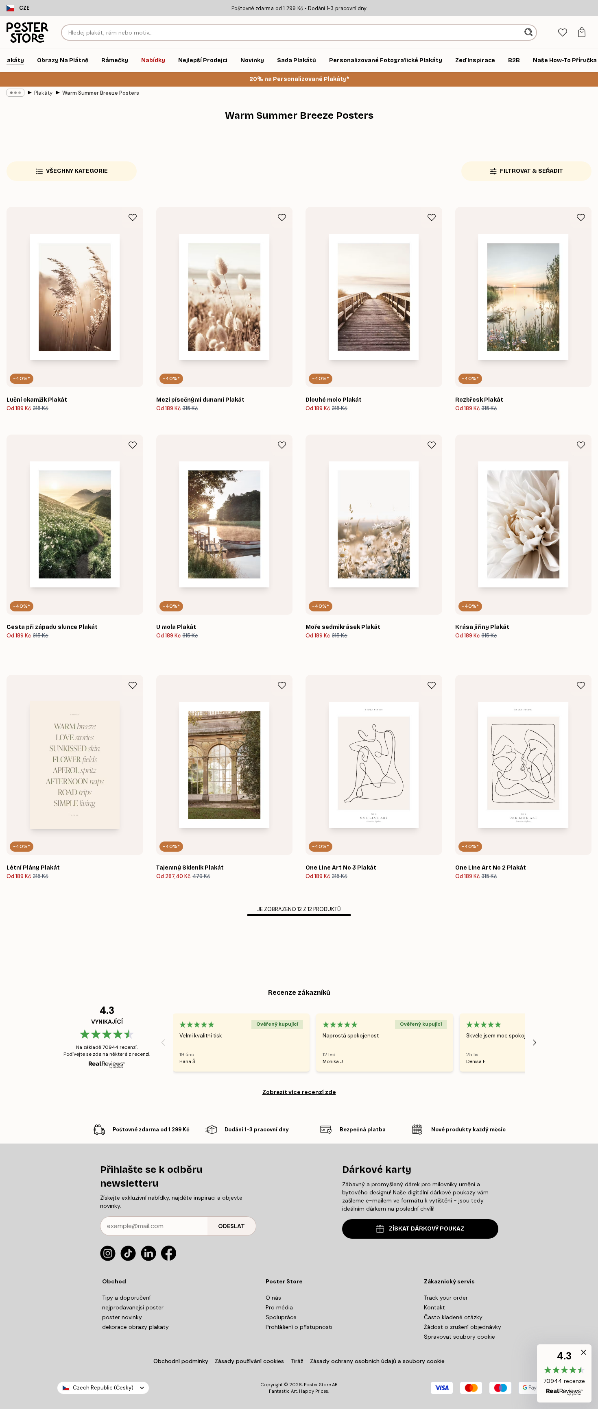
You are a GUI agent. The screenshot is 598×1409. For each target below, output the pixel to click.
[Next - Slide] (534, 1042)
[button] (564, 1373)
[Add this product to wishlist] (132, 217)
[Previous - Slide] (163, 1042)
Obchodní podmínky (180, 1361)
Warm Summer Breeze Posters (100, 92)
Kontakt (434, 1307)
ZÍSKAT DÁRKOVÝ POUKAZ (426, 1228)
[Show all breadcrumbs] (15, 93)
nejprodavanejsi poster (133, 1307)
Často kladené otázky (453, 1317)
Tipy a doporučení (126, 1297)
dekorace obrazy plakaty (135, 1327)
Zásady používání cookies (249, 1361)
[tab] (562, 33)
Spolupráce (281, 1317)
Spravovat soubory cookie (459, 1336)
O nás (273, 1297)
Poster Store (317, 1384)
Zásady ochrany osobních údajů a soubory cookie (377, 1361)
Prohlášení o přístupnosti (299, 1327)
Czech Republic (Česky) (103, 1387)
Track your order (446, 1297)
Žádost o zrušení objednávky (462, 1327)
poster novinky (122, 1317)
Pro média (279, 1307)
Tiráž (296, 1361)
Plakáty (43, 92)
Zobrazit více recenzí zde (299, 1092)
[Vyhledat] (529, 32)
